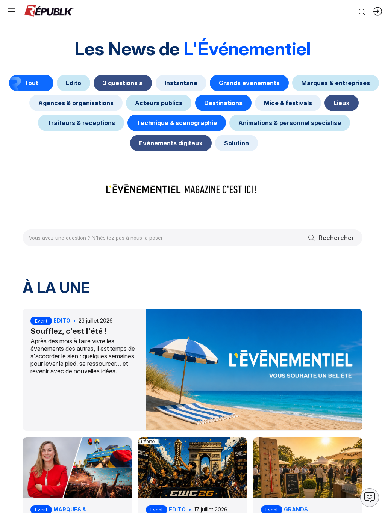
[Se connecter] (377, 11)
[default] (73, 83)
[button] (11, 11)
